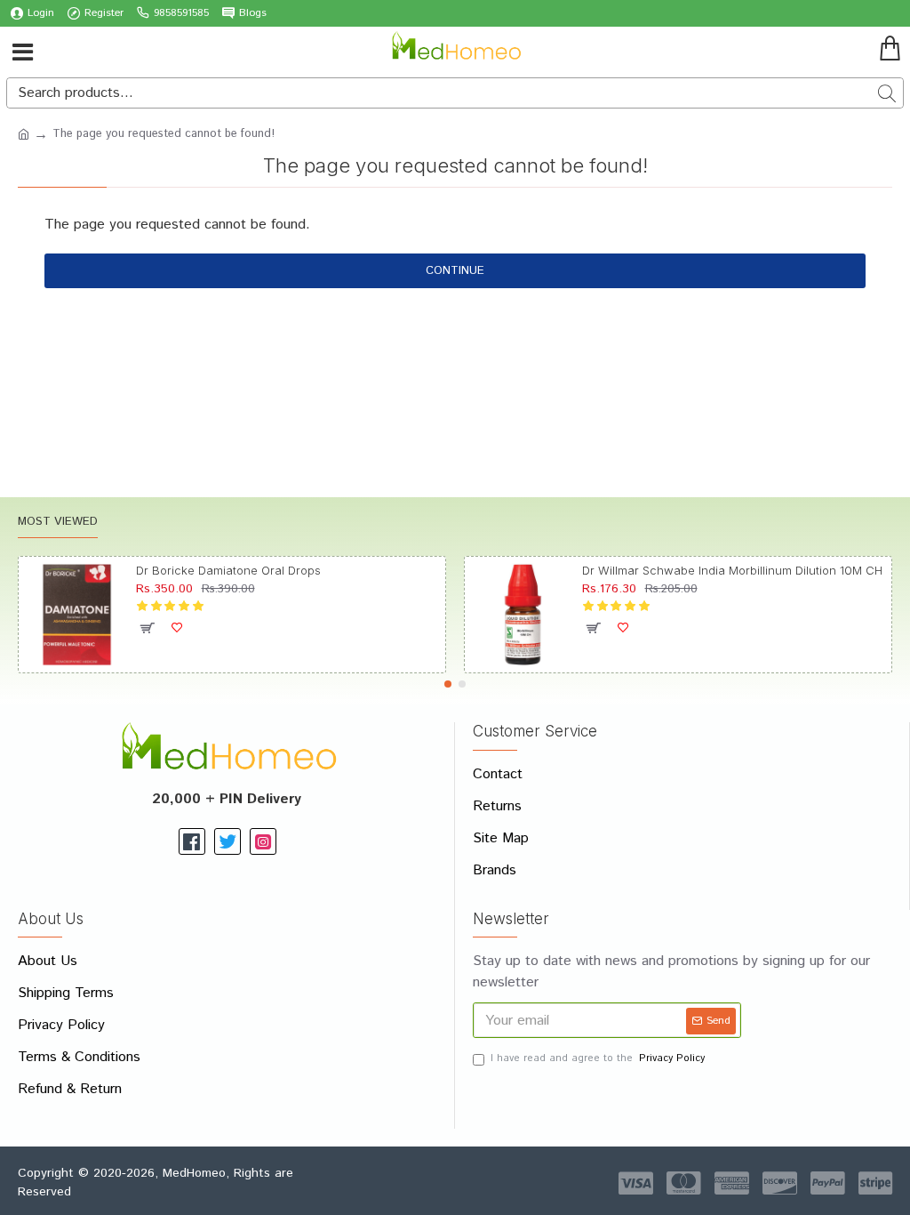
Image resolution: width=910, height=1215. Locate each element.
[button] (447, 684)
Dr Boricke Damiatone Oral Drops (228, 570)
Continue (455, 270)
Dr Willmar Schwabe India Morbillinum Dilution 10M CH (732, 570)
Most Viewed (58, 522)
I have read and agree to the (598, 1058)
